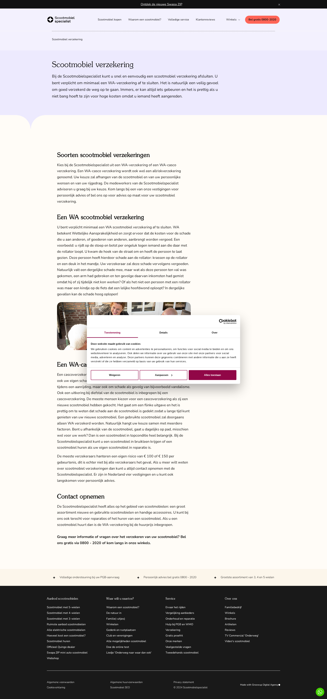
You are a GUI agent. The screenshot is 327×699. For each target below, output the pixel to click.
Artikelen (230, 624)
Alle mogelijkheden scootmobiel (126, 641)
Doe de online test (117, 647)
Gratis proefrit (174, 635)
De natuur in (113, 613)
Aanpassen (161, 375)
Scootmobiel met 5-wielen (63, 607)
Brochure (230, 619)
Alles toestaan (212, 375)
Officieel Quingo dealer (61, 647)
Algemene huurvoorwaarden (126, 682)
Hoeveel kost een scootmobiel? (66, 635)
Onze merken (174, 641)
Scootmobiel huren (58, 641)
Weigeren (114, 375)
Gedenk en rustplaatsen (121, 630)
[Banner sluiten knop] (279, 4)
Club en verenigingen (119, 635)
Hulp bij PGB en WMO (179, 624)
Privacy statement (184, 682)
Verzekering (173, 630)
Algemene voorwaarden (60, 682)
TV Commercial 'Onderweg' (242, 635)
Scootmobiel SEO (120, 687)
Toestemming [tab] (112, 332)
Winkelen (112, 624)
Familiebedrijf (233, 607)
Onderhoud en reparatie (180, 619)
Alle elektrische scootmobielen (66, 630)
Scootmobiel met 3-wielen (63, 619)
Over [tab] (214, 332)
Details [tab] (163, 332)
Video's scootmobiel (237, 641)
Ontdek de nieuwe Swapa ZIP (161, 4)
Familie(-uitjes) (115, 619)
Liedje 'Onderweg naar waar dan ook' (129, 653)
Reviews (230, 630)
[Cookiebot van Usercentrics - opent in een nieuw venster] (221, 321)
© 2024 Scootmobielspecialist (190, 687)
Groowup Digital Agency (265, 684)
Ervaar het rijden (175, 607)
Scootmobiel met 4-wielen (63, 613)
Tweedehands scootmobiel (182, 653)
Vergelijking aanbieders (180, 613)
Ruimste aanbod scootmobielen (66, 624)
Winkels (230, 613)
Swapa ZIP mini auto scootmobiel (67, 653)
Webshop (53, 658)
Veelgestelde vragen (178, 647)
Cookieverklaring (56, 687)
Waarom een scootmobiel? (122, 607)
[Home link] (64, 20)
